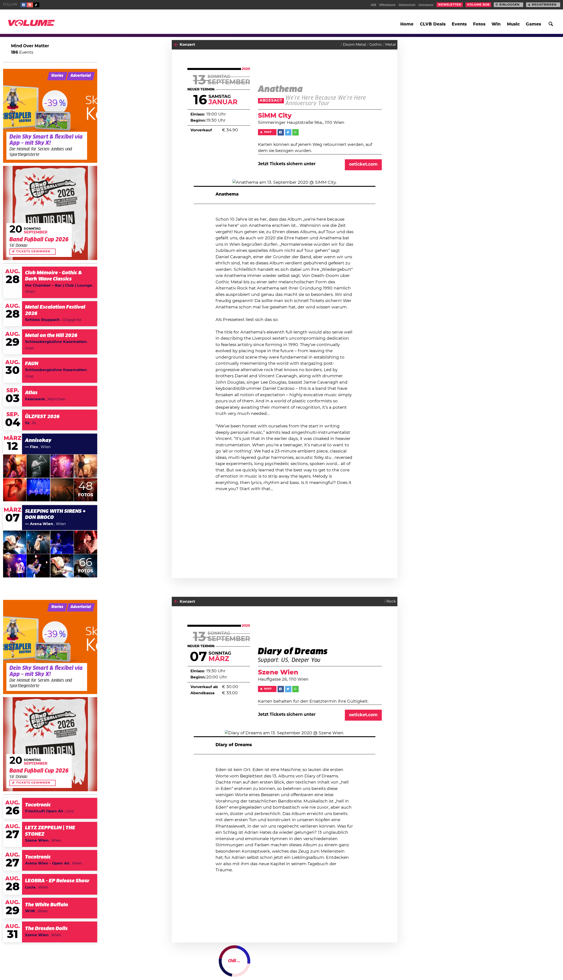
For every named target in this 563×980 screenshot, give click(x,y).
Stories (57, 76)
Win (496, 24)
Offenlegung (387, 5)
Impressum (426, 5)
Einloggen (509, 4)
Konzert (187, 44)
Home (406, 24)
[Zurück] (176, 45)
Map (268, 132)
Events (459, 24)
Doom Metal (354, 44)
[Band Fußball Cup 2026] (50, 213)
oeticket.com (363, 164)
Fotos (479, 24)
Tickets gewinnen (33, 251)
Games (533, 24)
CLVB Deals (433, 24)
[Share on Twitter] (288, 132)
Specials (188, 965)
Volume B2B (478, 4)
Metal (390, 44)
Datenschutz (407, 5)
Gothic (375, 44)
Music (513, 24)
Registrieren (544, 4)
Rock (391, 601)
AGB (373, 5)
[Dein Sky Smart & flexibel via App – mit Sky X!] (50, 116)
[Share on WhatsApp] (295, 132)
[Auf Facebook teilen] (281, 132)
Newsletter (449, 4)
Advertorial (81, 76)
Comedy (388, 965)
